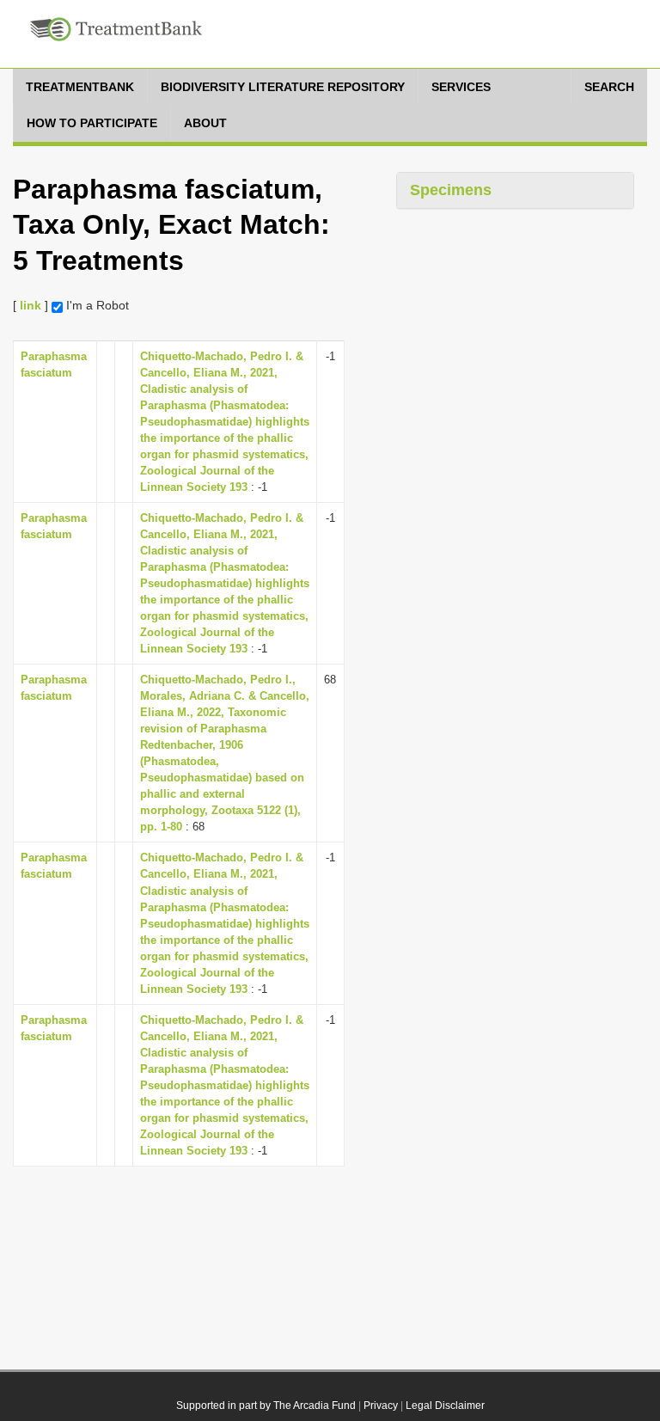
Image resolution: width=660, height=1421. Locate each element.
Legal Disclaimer (445, 1406)
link (30, 305)
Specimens (451, 190)
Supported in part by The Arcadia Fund (266, 1406)
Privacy (381, 1406)
